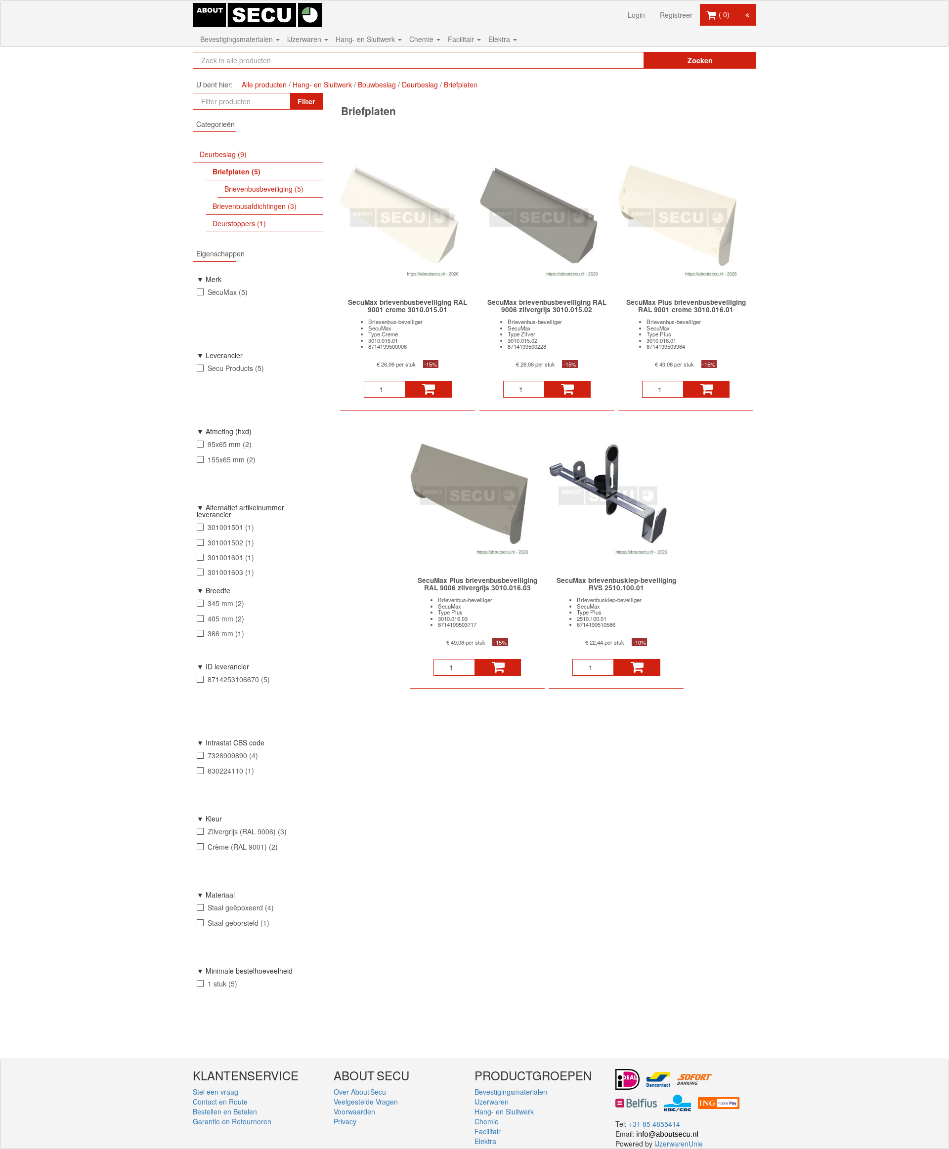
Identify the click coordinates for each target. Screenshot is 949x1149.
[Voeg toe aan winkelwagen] (428, 389)
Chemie (422, 39)
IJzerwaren (305, 39)
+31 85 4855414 (654, 1124)
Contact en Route (220, 1102)
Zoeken (700, 60)
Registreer (676, 15)
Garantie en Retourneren (232, 1121)
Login (636, 15)
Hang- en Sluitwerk (366, 39)
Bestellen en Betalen (225, 1111)
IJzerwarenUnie (678, 1144)
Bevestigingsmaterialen (237, 39)
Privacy (345, 1121)
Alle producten (264, 84)
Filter (306, 101)
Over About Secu (360, 1092)
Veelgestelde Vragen (366, 1102)
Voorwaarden (354, 1111)
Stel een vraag (215, 1092)
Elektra (500, 39)
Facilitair (462, 39)
